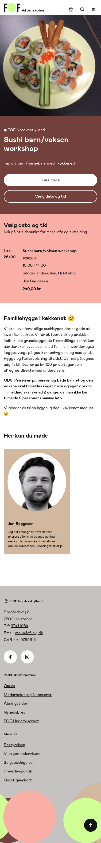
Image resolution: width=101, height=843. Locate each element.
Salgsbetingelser (19, 762)
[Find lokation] (71, 9)
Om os (9, 685)
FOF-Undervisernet (21, 720)
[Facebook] (10, 656)
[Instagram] (27, 656)
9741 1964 (19, 625)
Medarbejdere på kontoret (28, 694)
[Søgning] (82, 9)
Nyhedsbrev (14, 712)
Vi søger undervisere (22, 753)
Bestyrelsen (14, 744)
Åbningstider (15, 703)
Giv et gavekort (18, 780)
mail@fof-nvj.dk (29, 632)
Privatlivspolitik (18, 771)
